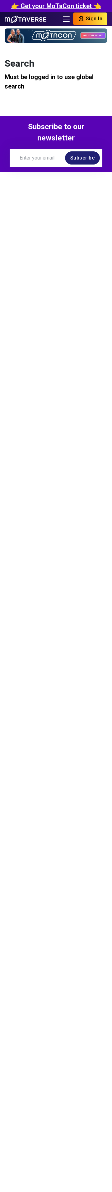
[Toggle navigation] (66, 19)
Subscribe (82, 158)
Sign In (93, 19)
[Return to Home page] (25, 18)
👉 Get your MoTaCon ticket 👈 (56, 6)
